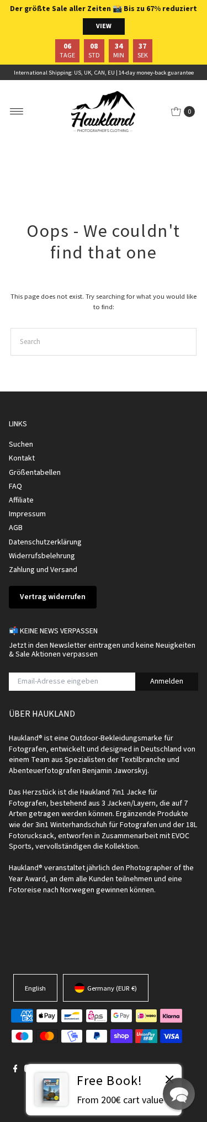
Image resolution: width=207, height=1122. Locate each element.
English (35, 987)
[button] (179, 1094)
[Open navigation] (16, 111)
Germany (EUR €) (112, 987)
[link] (104, 1089)
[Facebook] (15, 1069)
